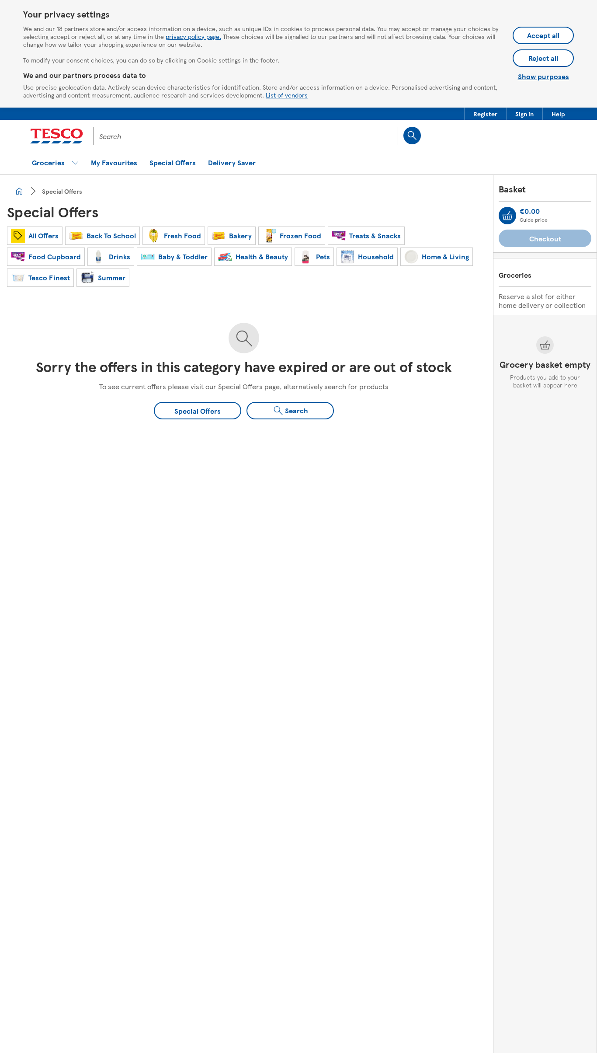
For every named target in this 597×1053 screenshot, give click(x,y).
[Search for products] (412, 135)
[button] (485, 114)
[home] (19, 191)
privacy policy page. (193, 36)
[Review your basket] (507, 215)
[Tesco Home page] (56, 136)
